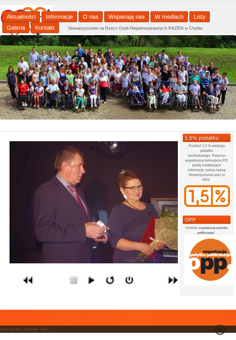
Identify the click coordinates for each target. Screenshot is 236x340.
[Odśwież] (109, 286)
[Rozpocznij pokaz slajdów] (91, 286)
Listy (199, 17)
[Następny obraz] (173, 286)
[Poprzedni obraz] (28, 286)
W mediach (169, 17)
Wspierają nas (127, 17)
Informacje (59, 17)
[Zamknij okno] (129, 286)
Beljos (45, 329)
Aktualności (21, 17)
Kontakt (45, 27)
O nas (90, 17)
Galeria (16, 27)
